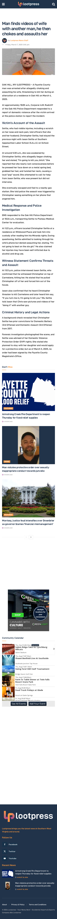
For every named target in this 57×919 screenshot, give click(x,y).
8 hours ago (8, 474)
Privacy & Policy (17, 904)
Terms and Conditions (37, 904)
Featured (8, 408)
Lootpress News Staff (19, 40)
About (4, 904)
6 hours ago (8, 421)
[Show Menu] (3, 4)
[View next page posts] (31, 537)
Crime (6, 461)
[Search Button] (53, 4)
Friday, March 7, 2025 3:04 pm (17, 45)
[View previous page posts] (26, 537)
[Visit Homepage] (28, 4)
